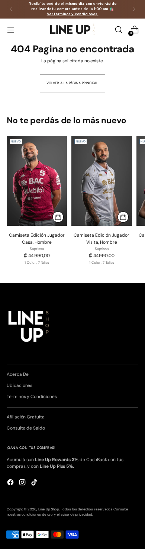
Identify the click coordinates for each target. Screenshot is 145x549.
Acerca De (17, 374)
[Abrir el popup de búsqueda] (118, 29)
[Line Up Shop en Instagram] (23, 483)
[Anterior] (11, 9)
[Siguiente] (134, 9)
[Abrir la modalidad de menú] (10, 29)
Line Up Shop (48, 509)
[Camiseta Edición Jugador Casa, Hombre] (37, 181)
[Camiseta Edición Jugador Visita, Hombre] (101, 181)
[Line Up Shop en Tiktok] (34, 483)
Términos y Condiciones (32, 397)
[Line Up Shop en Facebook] (11, 483)
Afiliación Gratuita (26, 417)
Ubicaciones (19, 385)
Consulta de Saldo (26, 428)
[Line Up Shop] (72, 29)
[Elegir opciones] (58, 217)
